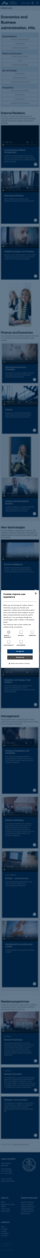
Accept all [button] (20, 651)
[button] (20, 663)
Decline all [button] (20, 657)
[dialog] (20, 629)
